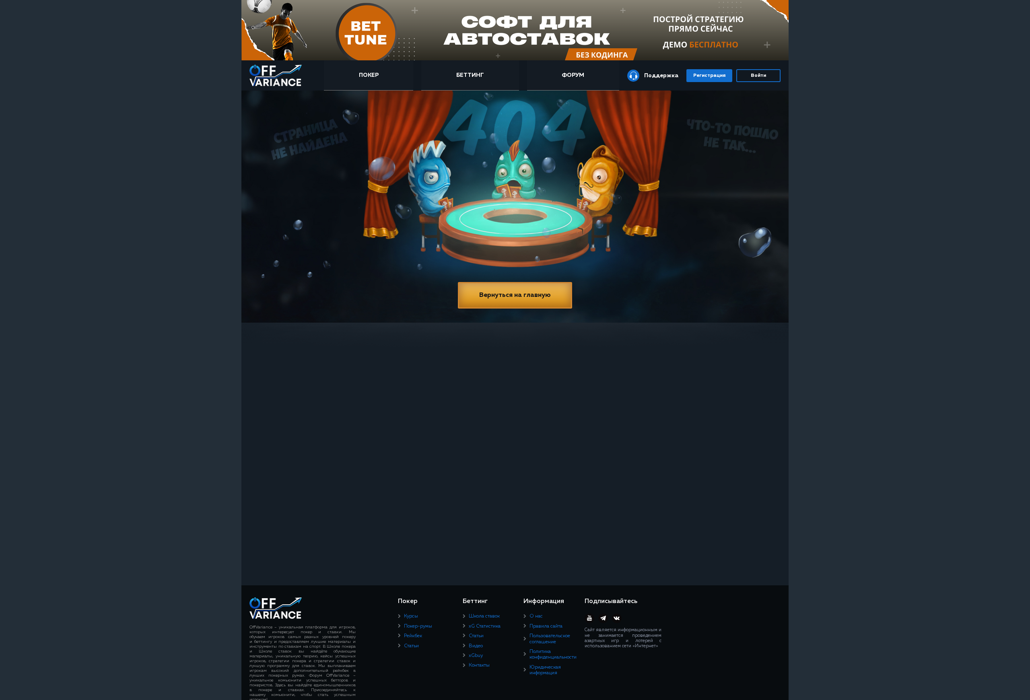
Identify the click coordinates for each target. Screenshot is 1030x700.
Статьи (411, 646)
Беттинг (470, 75)
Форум (573, 75)
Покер (369, 75)
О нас (536, 616)
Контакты (479, 665)
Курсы (411, 616)
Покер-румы (418, 626)
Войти (758, 75)
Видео (476, 646)
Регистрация (709, 75)
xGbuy (476, 655)
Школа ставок (484, 616)
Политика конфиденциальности (553, 654)
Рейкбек (413, 636)
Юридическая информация (545, 670)
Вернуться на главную (515, 295)
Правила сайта (545, 626)
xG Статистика (485, 626)
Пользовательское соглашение (549, 639)
